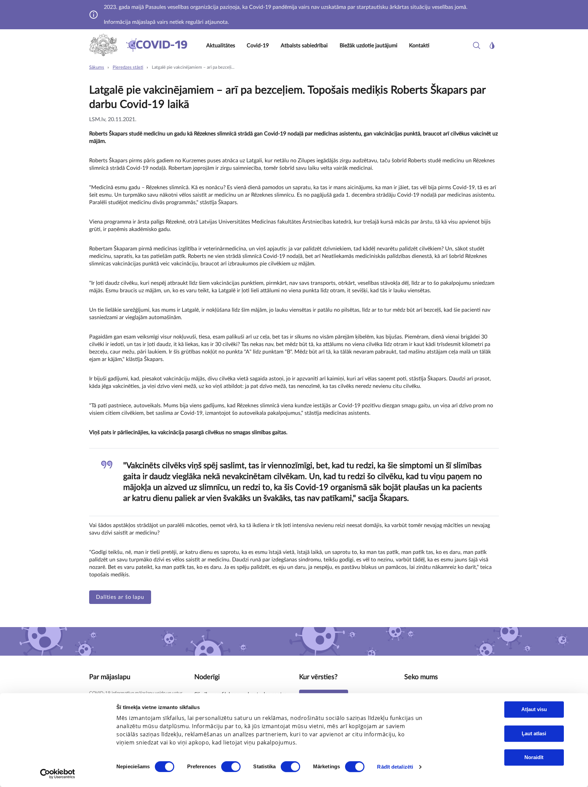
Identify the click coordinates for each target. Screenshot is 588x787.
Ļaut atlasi (534, 733)
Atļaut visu (534, 709)
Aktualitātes (220, 45)
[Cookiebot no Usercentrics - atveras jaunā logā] (57, 774)
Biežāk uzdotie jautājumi (368, 45)
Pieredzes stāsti (128, 67)
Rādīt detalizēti (395, 767)
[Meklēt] (476, 45)
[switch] (231, 766)
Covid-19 (258, 45)
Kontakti (419, 45)
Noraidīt (533, 757)
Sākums (96, 67)
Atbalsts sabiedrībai (304, 45)
